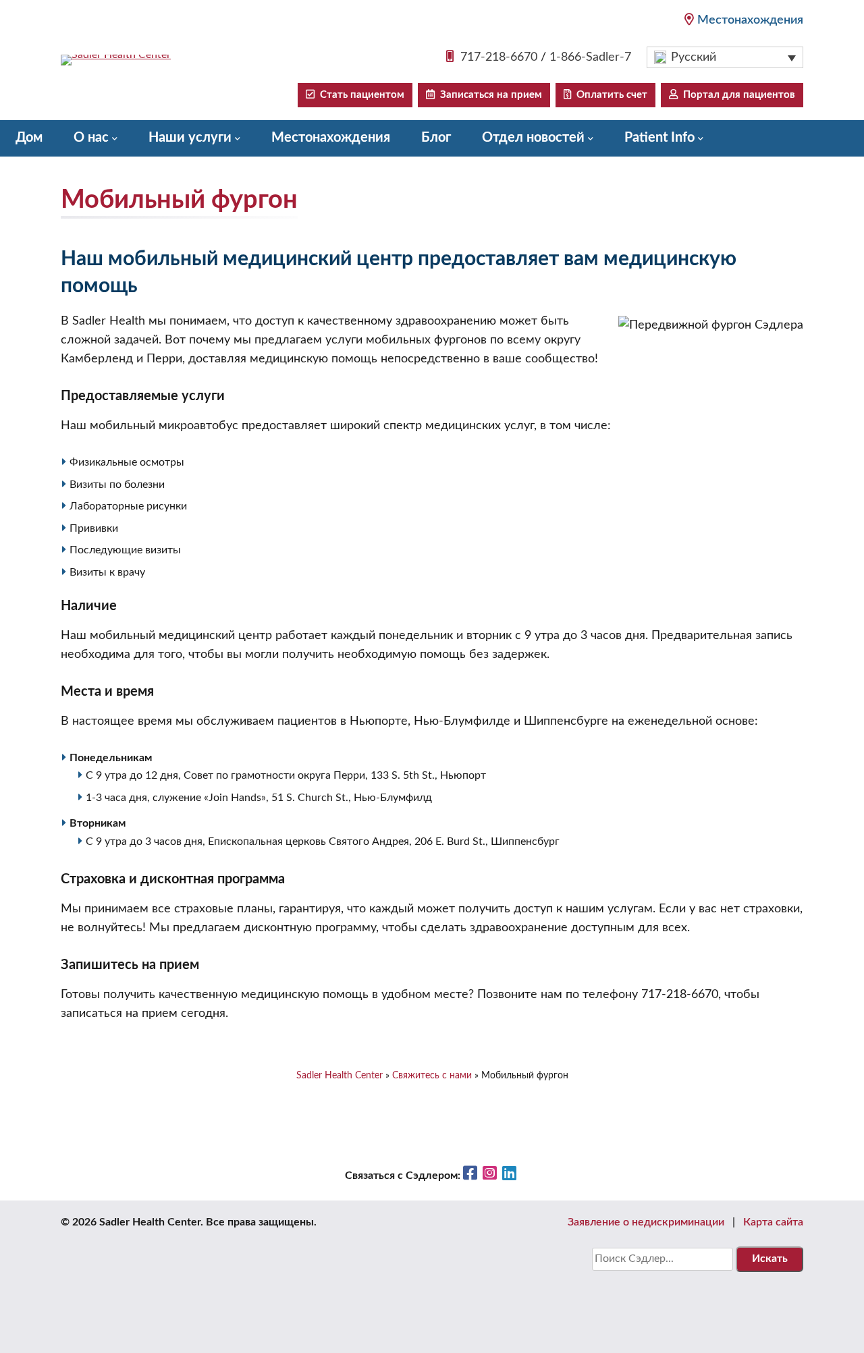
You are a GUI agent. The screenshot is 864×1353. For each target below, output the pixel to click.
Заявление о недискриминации (646, 1222)
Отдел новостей (533, 137)
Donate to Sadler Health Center (438, 173)
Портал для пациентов (736, 95)
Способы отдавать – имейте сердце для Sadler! (165, 173)
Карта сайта (773, 1222)
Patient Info (659, 137)
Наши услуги (190, 137)
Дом (29, 137)
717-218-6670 (498, 57)
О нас (91, 137)
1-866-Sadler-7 (590, 57)
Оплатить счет (609, 95)
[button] (725, 57)
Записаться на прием (488, 95)
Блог (436, 137)
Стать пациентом (359, 95)
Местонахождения (750, 20)
